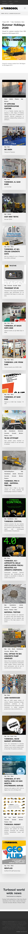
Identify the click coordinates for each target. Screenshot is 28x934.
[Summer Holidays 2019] (14, 48)
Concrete (9, 285)
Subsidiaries (4, 3)
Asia (9, 649)
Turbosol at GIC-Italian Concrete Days (12, 252)
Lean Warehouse (12, 698)
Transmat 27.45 (11, 288)
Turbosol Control (13, 521)
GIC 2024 (8, 149)
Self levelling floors (9, 471)
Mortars (6, 101)
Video (5, 99)
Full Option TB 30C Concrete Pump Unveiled (13, 656)
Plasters (17, 99)
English (11, 3)
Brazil (13, 649)
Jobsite (11, 99)
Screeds (15, 285)
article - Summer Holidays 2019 (12, 13)
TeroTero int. (24, 931)
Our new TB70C (11, 217)
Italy (13, 22)
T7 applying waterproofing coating (11, 106)
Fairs (8, 147)
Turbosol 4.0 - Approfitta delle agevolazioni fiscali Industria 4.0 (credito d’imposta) (13, 565)
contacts (16, 1)
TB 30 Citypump (11, 438)
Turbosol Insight (12, 824)
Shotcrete (20, 431)
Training (4, 899)
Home (2, 13)
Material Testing (12, 612)
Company (4, 1)
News (22, 22)
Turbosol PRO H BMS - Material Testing (11, 483)
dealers (10, 1)
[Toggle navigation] (25, 8)
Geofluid (8, 868)
